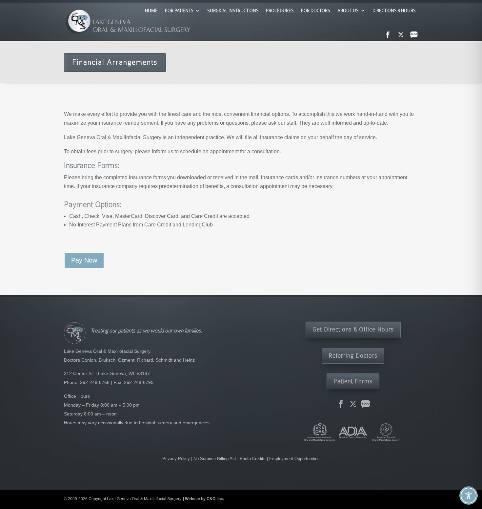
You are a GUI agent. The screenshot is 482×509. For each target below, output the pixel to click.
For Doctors (315, 10)
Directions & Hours (394, 10)
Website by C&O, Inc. (204, 499)
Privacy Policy (176, 458)
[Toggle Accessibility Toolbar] (468, 495)
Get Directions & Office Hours (353, 329)
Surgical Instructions (233, 10)
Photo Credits (252, 458)
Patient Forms (352, 381)
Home (151, 10)
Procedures (280, 10)
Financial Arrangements (115, 62)
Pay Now (84, 260)
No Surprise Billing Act (215, 458)
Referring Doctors (353, 355)
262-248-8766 (95, 382)
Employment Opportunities (294, 458)
